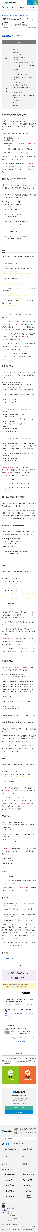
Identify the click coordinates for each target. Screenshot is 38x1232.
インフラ (28, 7)
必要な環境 (16, 52)
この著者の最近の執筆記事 (18, 1041)
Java (3, 31)
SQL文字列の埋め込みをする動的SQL (23, 95)
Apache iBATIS (9, 959)
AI (7, 7)
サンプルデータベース (20, 55)
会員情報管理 (10, 1208)
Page (6, 58)
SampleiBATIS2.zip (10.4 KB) (20, 35)
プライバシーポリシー (12, 1218)
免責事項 (9, 1211)
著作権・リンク (11, 1206)
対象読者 (15, 50)
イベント (4, 1164)
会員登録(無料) (18, 984)
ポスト (27, 993)
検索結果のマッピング (19, 60)
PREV (5, 965)
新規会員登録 (19, 1108)
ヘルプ (9, 1203)
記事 (23, 1156)
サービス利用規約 (11, 1216)
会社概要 (9, 1213)
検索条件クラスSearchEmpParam (23, 77)
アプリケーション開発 (17, 7)
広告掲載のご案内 (28, 1149)
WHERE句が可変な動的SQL (21, 75)
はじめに (15, 47)
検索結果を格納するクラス (21, 57)
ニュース (4, 1156)
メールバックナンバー (20, 1103)
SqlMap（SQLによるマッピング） (23, 62)
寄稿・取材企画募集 (10, 1149)
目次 (19, 42)
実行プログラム (18, 69)
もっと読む (7, 1017)
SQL (7, 31)
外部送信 (9, 1220)
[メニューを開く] (2, 2)
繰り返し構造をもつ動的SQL (21, 85)
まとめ (15, 102)
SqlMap (16, 80)
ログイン (14, 986)
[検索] (3, 7)
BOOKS (24, 1164)
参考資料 (15, 105)
